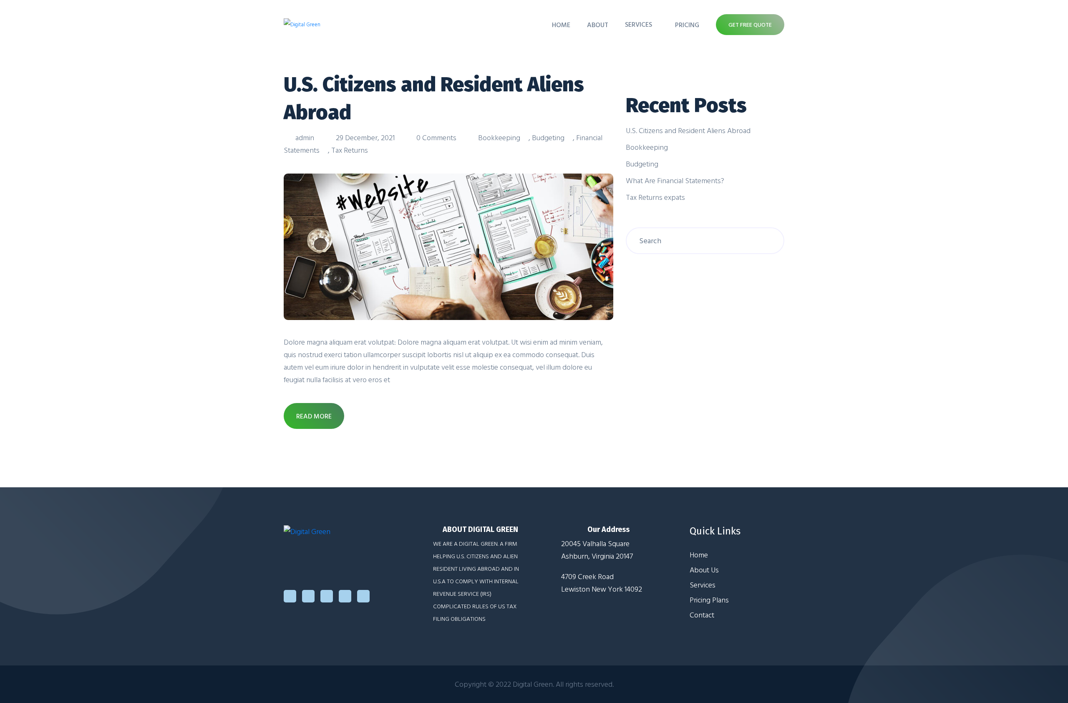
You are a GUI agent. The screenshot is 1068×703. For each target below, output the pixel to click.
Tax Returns (349, 150)
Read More (314, 416)
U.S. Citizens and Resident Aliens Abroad (688, 130)
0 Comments (436, 137)
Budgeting (548, 137)
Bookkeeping (499, 137)
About (597, 25)
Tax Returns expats (655, 197)
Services (638, 24)
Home (561, 25)
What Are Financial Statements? (675, 180)
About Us (704, 569)
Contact (702, 614)
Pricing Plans (709, 599)
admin (305, 137)
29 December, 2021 (365, 137)
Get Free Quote (750, 24)
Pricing (687, 25)
